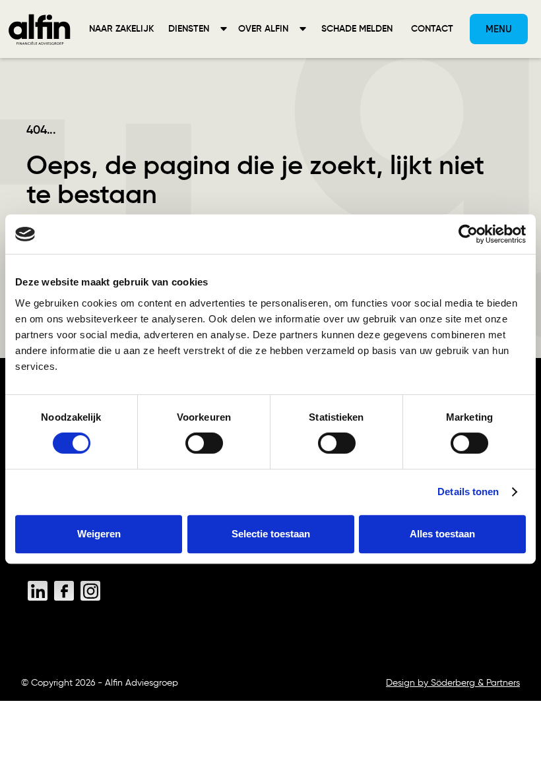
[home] (40, 29)
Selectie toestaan (271, 533)
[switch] (204, 443)
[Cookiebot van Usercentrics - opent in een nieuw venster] (468, 234)
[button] (198, 29)
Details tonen (468, 491)
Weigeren (99, 533)
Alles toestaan (442, 533)
